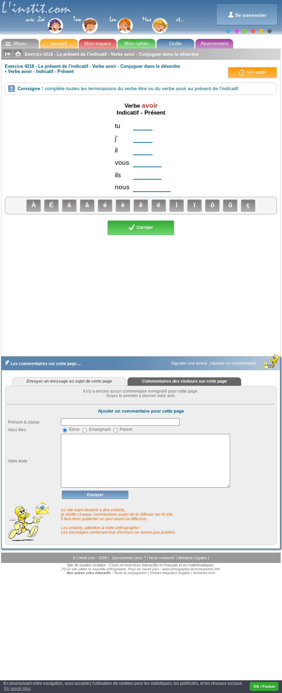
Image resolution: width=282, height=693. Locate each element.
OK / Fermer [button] (264, 686)
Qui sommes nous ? (129, 558)
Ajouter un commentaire (234, 363)
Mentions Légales (193, 558)
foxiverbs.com (204, 573)
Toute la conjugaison (130, 573)
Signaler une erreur (189, 363)
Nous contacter (162, 558)
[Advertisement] (140, 294)
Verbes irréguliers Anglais (170, 573)
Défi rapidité (256, 72)
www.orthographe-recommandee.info (191, 569)
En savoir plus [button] (17, 688)
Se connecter (247, 14)
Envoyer (95, 494)
